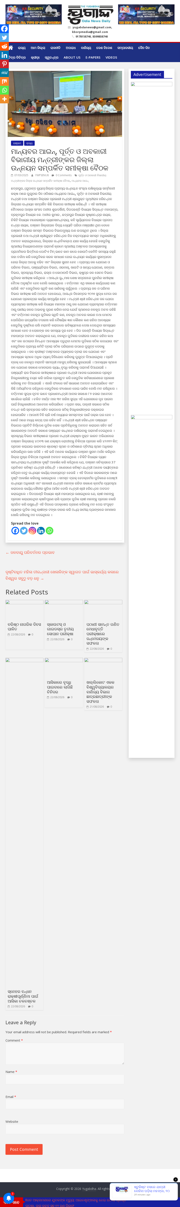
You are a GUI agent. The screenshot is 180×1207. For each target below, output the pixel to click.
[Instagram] (32, 530)
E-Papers (93, 57)
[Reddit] (4, 46)
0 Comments (63, 175)
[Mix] (4, 81)
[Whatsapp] (49, 530)
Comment (14, 1040)
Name (11, 1071)
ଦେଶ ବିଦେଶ (104, 47)
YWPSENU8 (42, 175)
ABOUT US (72, 57)
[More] (4, 99)
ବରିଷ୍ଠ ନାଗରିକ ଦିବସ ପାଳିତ (24, 627)
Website (11, 1121)
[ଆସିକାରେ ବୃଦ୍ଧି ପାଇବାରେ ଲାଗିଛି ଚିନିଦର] (64, 660)
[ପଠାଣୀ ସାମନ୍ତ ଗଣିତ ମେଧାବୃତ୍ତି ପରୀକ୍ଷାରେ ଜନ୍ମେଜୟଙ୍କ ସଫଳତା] (103, 602)
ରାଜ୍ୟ (21, 47)
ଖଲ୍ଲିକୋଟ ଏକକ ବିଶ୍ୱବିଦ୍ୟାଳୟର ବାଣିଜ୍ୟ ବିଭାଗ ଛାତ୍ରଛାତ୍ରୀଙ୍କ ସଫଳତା (100, 692)
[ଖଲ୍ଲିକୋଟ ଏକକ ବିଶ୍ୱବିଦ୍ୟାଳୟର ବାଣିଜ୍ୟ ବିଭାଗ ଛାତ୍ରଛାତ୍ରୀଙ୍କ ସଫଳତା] (103, 660)
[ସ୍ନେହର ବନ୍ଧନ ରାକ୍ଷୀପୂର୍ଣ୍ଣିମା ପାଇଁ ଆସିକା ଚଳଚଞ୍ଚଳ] (24, 660)
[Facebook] (15, 530)
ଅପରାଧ (71, 47)
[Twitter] (24, 530)
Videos (111, 57)
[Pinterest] (4, 63)
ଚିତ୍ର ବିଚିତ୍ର (17, 57)
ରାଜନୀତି (55, 47)
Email (10, 1096)
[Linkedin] (41, 530)
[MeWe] (4, 72)
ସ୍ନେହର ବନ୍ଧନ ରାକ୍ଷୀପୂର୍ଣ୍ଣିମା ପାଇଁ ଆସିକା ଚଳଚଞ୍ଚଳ (23, 996)
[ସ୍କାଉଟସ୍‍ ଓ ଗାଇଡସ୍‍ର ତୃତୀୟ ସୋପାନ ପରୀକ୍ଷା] (64, 602)
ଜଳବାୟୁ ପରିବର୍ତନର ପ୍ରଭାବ (30, 552)
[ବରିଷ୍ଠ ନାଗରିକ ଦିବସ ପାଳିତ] (24, 602)
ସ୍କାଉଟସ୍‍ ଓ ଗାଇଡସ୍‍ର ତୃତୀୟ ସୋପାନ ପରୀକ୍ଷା (60, 629)
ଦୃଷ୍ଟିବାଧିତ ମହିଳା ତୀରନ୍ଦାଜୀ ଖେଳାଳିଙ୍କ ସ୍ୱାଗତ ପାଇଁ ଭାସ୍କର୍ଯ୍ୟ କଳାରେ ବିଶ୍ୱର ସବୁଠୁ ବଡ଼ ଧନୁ (62, 575)
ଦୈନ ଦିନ (144, 47)
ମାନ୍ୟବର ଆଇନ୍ (80, 181)
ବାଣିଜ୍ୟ (86, 47)
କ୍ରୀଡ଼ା (35, 57)
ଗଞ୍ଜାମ (17, 143)
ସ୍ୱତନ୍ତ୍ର (51, 57)
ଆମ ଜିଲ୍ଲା (38, 47)
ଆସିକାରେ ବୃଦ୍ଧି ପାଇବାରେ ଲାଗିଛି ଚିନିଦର (60, 687)
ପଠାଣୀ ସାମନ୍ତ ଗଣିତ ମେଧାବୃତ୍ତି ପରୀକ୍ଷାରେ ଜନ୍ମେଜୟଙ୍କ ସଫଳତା (102, 634)
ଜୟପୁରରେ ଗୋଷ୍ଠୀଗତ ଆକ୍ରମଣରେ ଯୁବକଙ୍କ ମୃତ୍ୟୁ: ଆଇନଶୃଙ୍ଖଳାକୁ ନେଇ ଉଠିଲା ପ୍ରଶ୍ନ (63, 1200)
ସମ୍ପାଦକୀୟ (125, 47)
